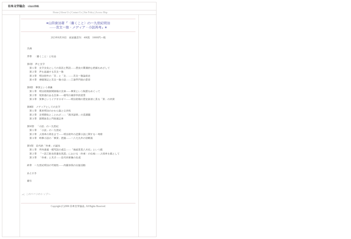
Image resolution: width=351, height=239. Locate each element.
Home (56, 12)
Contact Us (76, 12)
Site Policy (88, 12)
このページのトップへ (38, 194)
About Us (65, 12)
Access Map (101, 12)
